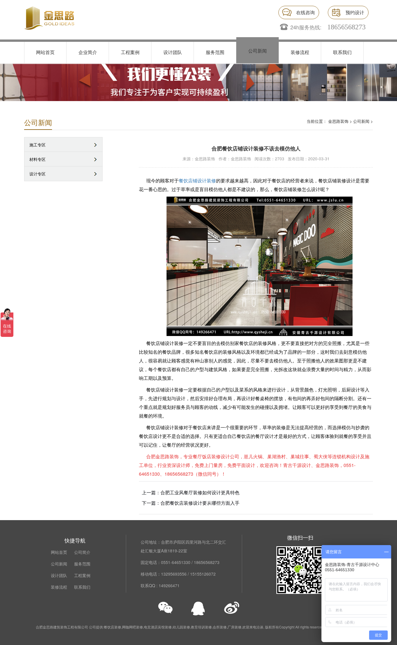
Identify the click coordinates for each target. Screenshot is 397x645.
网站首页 (45, 52)
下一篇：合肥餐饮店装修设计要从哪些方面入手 (190, 503)
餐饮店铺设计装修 (197, 180)
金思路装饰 (338, 121)
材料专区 (37, 159)
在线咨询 (305, 12)
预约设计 (355, 12)
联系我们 (342, 52)
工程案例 (130, 52)
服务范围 (215, 52)
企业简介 (87, 52)
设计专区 (37, 174)
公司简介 (82, 552)
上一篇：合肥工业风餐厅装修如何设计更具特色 (190, 492)
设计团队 (172, 52)
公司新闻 (257, 50)
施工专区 (37, 145)
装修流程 (300, 52)
